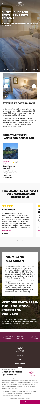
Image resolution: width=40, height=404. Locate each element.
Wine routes (20, 364)
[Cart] (37, 3)
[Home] (20, 349)
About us (20, 356)
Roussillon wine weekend (9, 167)
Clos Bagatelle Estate (16, 321)
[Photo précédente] (6, 86)
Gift (20, 360)
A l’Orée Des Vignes (9, 319)
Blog (20, 367)
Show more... (6, 230)
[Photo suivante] (34, 86)
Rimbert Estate (24, 323)
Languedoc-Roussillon (6, 162)
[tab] (5, 96)
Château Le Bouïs (23, 319)
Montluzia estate (12, 323)
